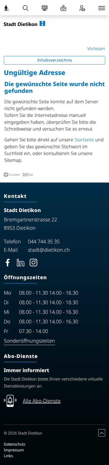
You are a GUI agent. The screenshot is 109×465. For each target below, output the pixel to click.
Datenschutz (14, 444)
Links (8, 455)
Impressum (14, 449)
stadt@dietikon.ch (49, 249)
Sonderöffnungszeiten (29, 340)
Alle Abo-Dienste (42, 400)
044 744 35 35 (44, 241)
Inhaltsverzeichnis (54, 60)
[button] (12, 175)
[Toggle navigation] (101, 8)
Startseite (84, 140)
